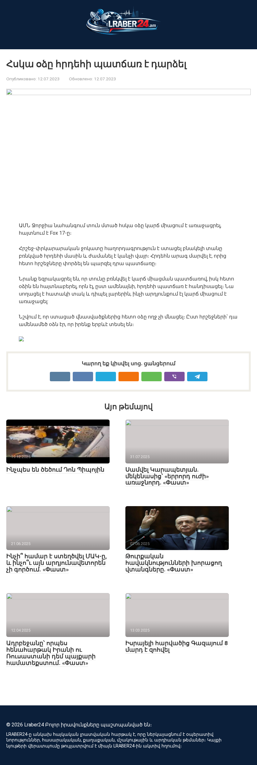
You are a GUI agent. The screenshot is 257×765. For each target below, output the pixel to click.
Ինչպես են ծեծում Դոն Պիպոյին (55, 469)
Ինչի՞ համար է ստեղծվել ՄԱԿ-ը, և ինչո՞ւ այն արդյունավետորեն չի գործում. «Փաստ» (56, 563)
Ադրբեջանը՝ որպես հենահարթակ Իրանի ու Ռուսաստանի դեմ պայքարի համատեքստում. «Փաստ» (51, 652)
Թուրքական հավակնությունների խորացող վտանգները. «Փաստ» (173, 563)
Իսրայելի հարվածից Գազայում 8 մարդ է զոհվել (176, 646)
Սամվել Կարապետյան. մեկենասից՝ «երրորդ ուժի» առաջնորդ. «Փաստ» (167, 476)
